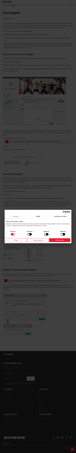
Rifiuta (16, 240)
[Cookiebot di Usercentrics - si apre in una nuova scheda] (63, 212)
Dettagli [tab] (38, 216)
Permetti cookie (60, 240)
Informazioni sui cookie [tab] (60, 216)
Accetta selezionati (38, 240)
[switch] (30, 234)
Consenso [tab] (15, 216)
